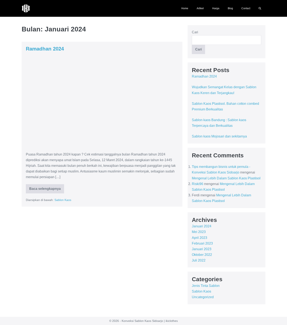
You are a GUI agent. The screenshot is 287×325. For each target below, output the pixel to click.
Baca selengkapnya (45, 187)
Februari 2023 (202, 243)
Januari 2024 (201, 226)
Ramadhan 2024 (45, 49)
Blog (230, 8)
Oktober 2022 (202, 254)
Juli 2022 (198, 260)
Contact (245, 8)
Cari (195, 32)
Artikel (200, 8)
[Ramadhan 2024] (102, 101)
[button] (259, 8)
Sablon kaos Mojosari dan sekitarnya (219, 136)
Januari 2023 (201, 249)
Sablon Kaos (62, 200)
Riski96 (197, 184)
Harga (215, 8)
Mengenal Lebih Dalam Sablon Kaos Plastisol (226, 178)
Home (184, 8)
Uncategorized (203, 297)
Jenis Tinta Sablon (206, 285)
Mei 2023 (199, 232)
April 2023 (199, 238)
